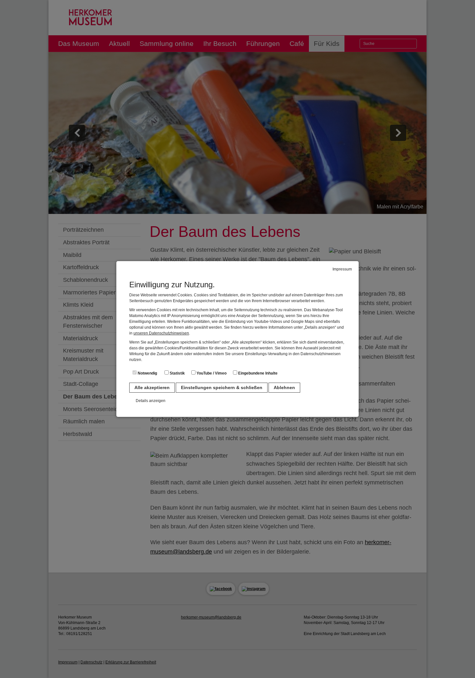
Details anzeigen (150, 400)
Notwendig (147, 373)
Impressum (342, 269)
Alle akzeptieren (152, 387)
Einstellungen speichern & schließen (221, 387)
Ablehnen (284, 387)
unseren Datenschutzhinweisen (161, 333)
